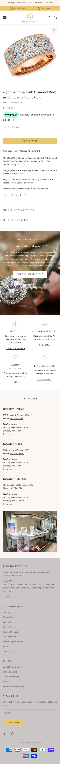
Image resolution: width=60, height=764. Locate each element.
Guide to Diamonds (11, 676)
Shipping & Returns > (15, 348)
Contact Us (8, 651)
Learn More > (16, 382)
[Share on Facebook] (12, 195)
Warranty (7, 622)
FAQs (5, 646)
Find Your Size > (44, 379)
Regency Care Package (13, 686)
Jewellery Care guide (12, 667)
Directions (7, 434)
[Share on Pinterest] (20, 195)
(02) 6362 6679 (16, 418)
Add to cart (30, 141)
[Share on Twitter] (16, 195)
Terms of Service (10, 632)
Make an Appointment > (31, 151)
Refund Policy (9, 617)
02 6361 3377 (9, 597)
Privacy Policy (9, 627)
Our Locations (9, 637)
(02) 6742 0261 (16, 488)
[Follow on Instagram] (12, 733)
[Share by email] (25, 195)
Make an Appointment (30, 274)
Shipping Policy (10, 612)
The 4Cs (6, 681)
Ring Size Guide (10, 672)
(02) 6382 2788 (17, 453)
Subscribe (13, 722)
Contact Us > (44, 345)
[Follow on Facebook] (4, 733)
